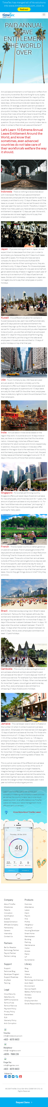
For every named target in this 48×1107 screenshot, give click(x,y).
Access (27, 951)
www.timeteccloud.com (22, 5)
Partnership (8, 928)
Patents (7, 910)
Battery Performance (33, 992)
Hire (26, 919)
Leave (27, 910)
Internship (8, 933)
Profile (27, 922)
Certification (9, 916)
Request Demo (23, 1102)
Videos (27, 974)
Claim (27, 913)
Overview (28, 904)
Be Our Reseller (10, 947)
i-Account (28, 928)
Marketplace (30, 936)
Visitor (27, 948)
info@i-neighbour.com (12, 1051)
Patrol (27, 954)
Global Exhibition (10, 922)
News (27, 971)
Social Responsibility (33, 1004)
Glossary (28, 995)
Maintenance (30, 945)
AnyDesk (7, 980)
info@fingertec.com (11, 1065)
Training (7, 983)
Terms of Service (10, 1006)
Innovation (8, 913)
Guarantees (8, 1014)
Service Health (30, 989)
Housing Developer (32, 931)
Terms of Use (9, 1003)
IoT (26, 957)
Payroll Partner (10, 953)
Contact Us (8, 936)
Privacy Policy (9, 1012)
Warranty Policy (10, 1020)
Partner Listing (10, 956)
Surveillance (29, 960)
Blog (26, 968)
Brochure (28, 977)
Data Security (9, 997)
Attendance (29, 907)
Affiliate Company (11, 925)
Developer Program (11, 974)
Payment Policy (10, 1009)
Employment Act (31, 1001)
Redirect (24, 9)
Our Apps (28, 998)
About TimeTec (9, 904)
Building (28, 939)
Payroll (27, 916)
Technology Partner (11, 950)
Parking (28, 942)
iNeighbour (29, 925)
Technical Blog (9, 971)
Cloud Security (10, 994)
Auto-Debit (29, 983)
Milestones (8, 907)
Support (7, 968)
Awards (7, 919)
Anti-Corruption (10, 1023)
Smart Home (29, 933)
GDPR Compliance (11, 1000)
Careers (7, 931)
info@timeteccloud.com (12, 1036)
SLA (5, 1017)
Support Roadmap (11, 977)
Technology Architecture (34, 980)
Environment (30, 986)
